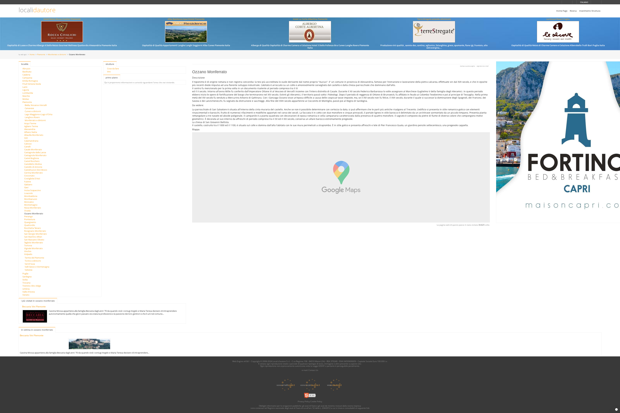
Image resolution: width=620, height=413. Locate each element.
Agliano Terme (31, 126)
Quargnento (30, 222)
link (367, 408)
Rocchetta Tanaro (32, 228)
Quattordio (29, 225)
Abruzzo (26, 68)
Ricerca (573, 10)
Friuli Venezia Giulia (31, 84)
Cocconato (29, 175)
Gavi (26, 187)
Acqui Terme (30, 123)
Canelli (27, 146)
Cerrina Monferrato (33, 173)
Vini (109, 71)
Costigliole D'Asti (32, 178)
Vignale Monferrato (33, 248)
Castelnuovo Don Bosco (35, 170)
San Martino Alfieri (33, 237)
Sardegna (26, 276)
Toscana (26, 283)
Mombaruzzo (30, 199)
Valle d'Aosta (28, 292)
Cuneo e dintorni (33, 111)
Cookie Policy (316, 401)
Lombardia (27, 93)
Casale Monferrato (33, 149)
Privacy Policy (304, 401)
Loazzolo (28, 193)
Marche (26, 96)
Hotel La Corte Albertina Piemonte (310, 19)
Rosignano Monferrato (35, 231)
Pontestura (29, 219)
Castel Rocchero (32, 161)
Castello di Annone (33, 167)
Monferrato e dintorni (57, 54)
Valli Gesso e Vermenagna (37, 267)
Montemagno (30, 205)
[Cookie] (616, 409)
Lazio (24, 87)
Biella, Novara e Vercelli (36, 105)
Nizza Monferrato (32, 208)
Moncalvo (29, 202)
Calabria (26, 75)
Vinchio (27, 251)
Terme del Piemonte (34, 258)
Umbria (26, 289)
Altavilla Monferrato (33, 135)
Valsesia (28, 270)
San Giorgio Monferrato (35, 234)
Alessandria (29, 129)
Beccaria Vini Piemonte (34, 306)
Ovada (27, 210)
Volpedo (28, 254)
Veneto (25, 295)
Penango (28, 216)
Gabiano (28, 184)
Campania (27, 78)
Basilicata (26, 71)
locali (37, 10)
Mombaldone (30, 196)
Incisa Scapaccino (32, 190)
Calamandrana (31, 141)
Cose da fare (113, 68)
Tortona (28, 245)
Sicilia (25, 280)
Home (32, 54)
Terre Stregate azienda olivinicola (434, 19)
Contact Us (313, 370)
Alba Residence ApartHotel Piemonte (186, 19)
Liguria (25, 90)
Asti (26, 138)
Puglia (25, 273)
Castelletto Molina (33, 164)
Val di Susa (30, 264)
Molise (25, 99)
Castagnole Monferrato (35, 155)
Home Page (561, 10)
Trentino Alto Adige (31, 286)
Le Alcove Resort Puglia (558, 19)
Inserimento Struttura (589, 10)
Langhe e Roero (32, 117)
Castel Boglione (31, 158)
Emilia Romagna (30, 81)
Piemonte (41, 54)
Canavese (29, 108)
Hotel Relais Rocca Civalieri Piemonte (62, 19)
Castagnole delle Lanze (35, 152)
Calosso (28, 144)
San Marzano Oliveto (34, 240)
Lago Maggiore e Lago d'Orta (38, 114)
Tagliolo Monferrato (33, 242)
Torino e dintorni (33, 261)
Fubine (27, 181)
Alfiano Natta (30, 132)
